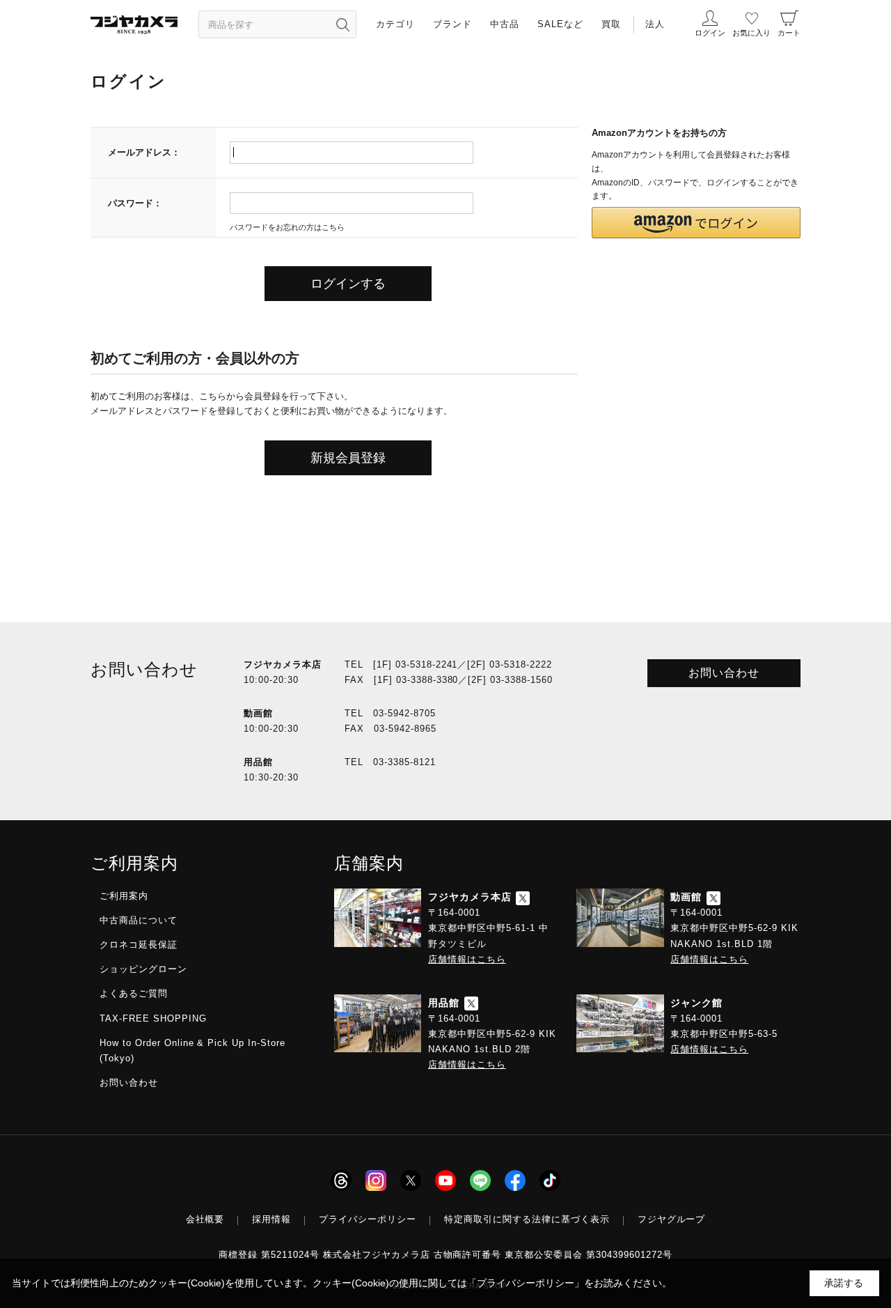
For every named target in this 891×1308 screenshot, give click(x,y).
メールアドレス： (144, 152)
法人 (655, 24)
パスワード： (135, 203)
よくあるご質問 (134, 993)
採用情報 (271, 1219)
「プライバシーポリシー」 (525, 1282)
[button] (696, 222)
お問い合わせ (723, 673)
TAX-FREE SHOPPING (153, 1018)
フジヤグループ (672, 1219)
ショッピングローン (143, 969)
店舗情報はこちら (467, 959)
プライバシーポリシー (367, 1219)
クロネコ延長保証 (139, 944)
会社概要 (205, 1219)
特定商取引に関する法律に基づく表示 (527, 1219)
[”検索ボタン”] (342, 24)
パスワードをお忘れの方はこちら (287, 227)
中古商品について (139, 920)
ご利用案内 (124, 896)
